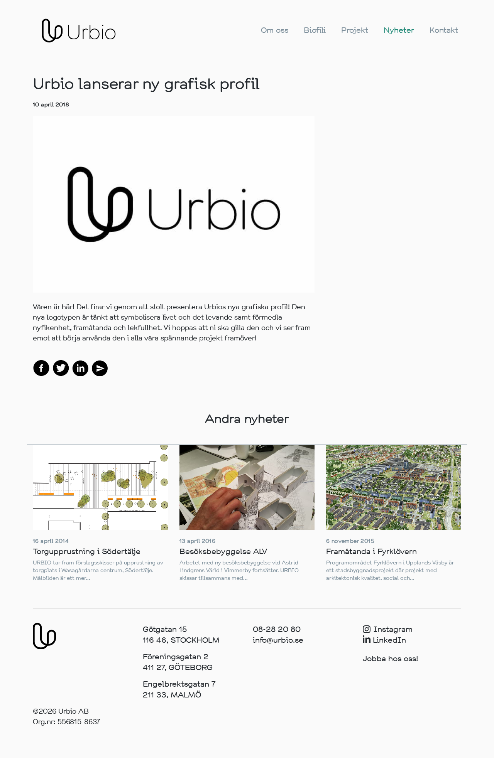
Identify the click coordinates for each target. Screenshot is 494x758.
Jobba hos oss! (390, 658)
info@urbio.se (278, 640)
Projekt (354, 30)
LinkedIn (388, 640)
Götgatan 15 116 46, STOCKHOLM (181, 635)
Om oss (274, 30)
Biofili (315, 30)
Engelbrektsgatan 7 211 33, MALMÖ (179, 690)
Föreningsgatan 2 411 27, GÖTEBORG (178, 662)
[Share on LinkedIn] (80, 367)
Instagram (393, 629)
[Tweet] (61, 367)
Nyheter (399, 30)
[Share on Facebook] (41, 367)
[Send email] (99, 367)
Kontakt (444, 30)
